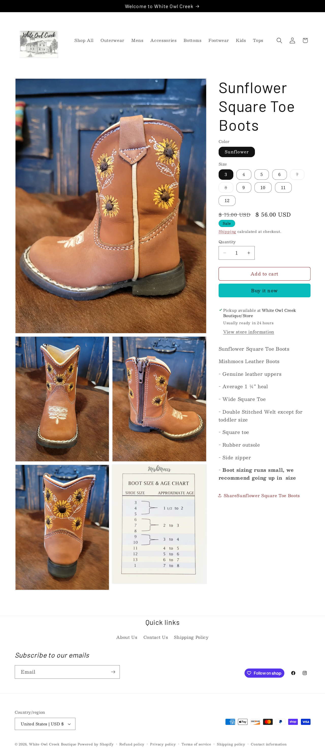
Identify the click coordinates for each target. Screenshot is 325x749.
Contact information (269, 744)
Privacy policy (163, 744)
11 (283, 187)
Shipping (227, 231)
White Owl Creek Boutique (52, 744)
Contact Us (155, 637)
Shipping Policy (191, 637)
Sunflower (237, 151)
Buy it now (264, 290)
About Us (126, 637)
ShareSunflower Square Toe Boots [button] (262, 495)
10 (263, 187)
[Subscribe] (113, 672)
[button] (279, 40)
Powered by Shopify (96, 744)
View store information (248, 331)
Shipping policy (231, 744)
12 (227, 200)
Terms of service (196, 744)
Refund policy (131, 744)
